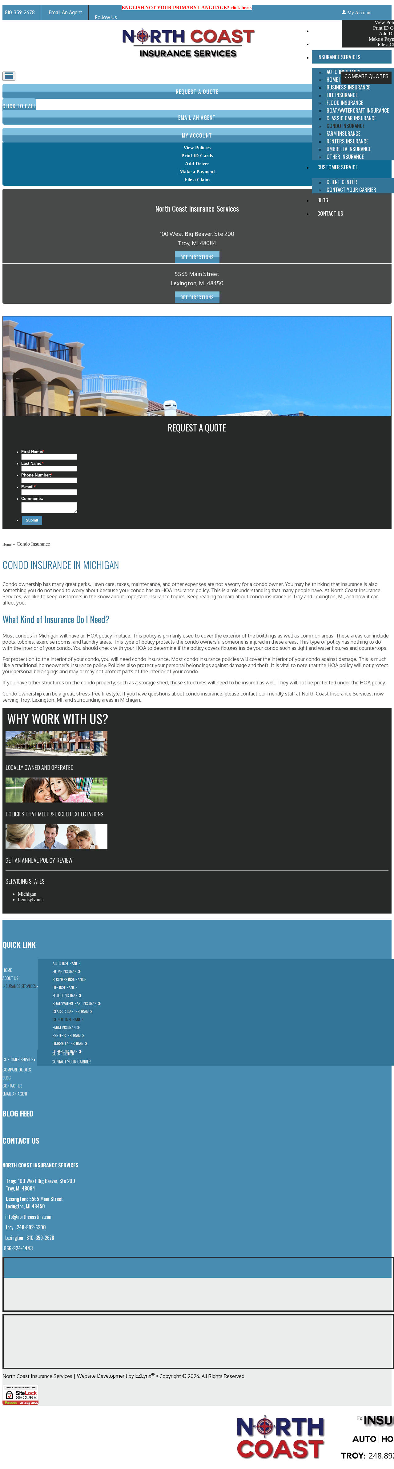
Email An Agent (64, 12)
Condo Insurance (346, 126)
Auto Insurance (66, 963)
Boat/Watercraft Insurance (358, 110)
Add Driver (197, 163)
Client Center (342, 182)
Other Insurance (345, 156)
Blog (322, 200)
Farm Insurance (343, 133)
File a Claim (197, 179)
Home (323, 30)
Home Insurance (67, 971)
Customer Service (17, 1059)
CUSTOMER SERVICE (337, 167)
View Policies (197, 147)
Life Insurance (342, 95)
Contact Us (330, 213)
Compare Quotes (366, 76)
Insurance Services (19, 986)
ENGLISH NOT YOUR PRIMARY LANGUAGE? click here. (187, 7)
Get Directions (197, 257)
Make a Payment (197, 171)
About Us (327, 43)
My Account (359, 12)
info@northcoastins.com (28, 1216)
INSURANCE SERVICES (338, 57)
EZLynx (143, 1376)
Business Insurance (348, 87)
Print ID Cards (197, 155)
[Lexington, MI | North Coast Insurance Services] (188, 65)
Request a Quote (197, 91)
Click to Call (19, 106)
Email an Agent (197, 117)
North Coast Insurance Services (37, 1376)
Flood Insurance (345, 102)
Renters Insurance (347, 141)
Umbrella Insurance (349, 149)
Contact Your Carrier (351, 189)
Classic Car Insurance (351, 118)
